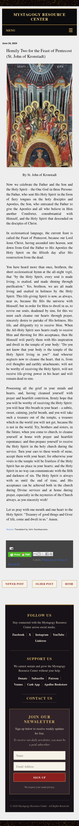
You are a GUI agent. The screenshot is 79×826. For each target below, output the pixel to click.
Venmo (18, 684)
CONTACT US (39, 698)
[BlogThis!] (39, 554)
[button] (2, 824)
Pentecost (47, 560)
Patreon (53, 678)
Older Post (44, 584)
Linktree (40, 640)
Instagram (41, 634)
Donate (22, 678)
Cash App (33, 684)
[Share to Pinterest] (51, 554)
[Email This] (35, 554)
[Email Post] (10, 548)
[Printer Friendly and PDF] (20, 555)
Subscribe (38, 678)
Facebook (18, 634)
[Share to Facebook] (47, 554)
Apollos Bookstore (55, 684)
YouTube (58, 634)
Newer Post (14, 584)
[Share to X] (43, 554)
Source (9, 529)
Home (69, 584)
